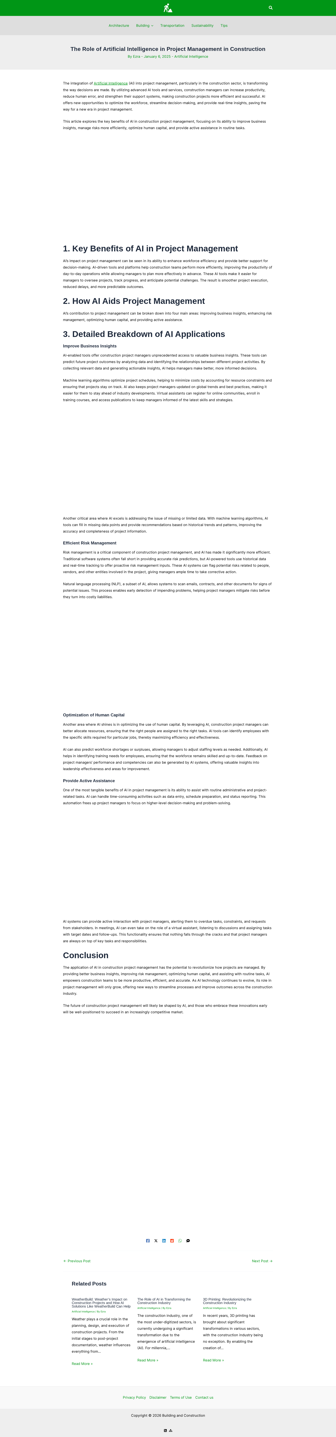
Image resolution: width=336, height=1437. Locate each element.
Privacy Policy (134, 1397)
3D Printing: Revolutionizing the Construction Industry (227, 1301)
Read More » (82, 1364)
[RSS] (165, 1430)
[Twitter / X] (156, 1240)
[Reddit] (172, 1240)
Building (142, 25)
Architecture (119, 25)
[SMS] (188, 1240)
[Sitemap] (170, 1430)
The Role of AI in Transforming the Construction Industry (164, 1301)
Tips (223, 25)
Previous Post (76, 1261)
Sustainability (202, 25)
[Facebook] (148, 1240)
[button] (271, 8)
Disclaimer (157, 1397)
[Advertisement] (168, 189)
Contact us (204, 1397)
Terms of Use (181, 1397)
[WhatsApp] (180, 1240)
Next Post (262, 1261)
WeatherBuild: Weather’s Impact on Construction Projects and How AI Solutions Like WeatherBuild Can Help (101, 1302)
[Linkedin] (164, 1240)
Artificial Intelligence (191, 56)
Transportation (172, 25)
